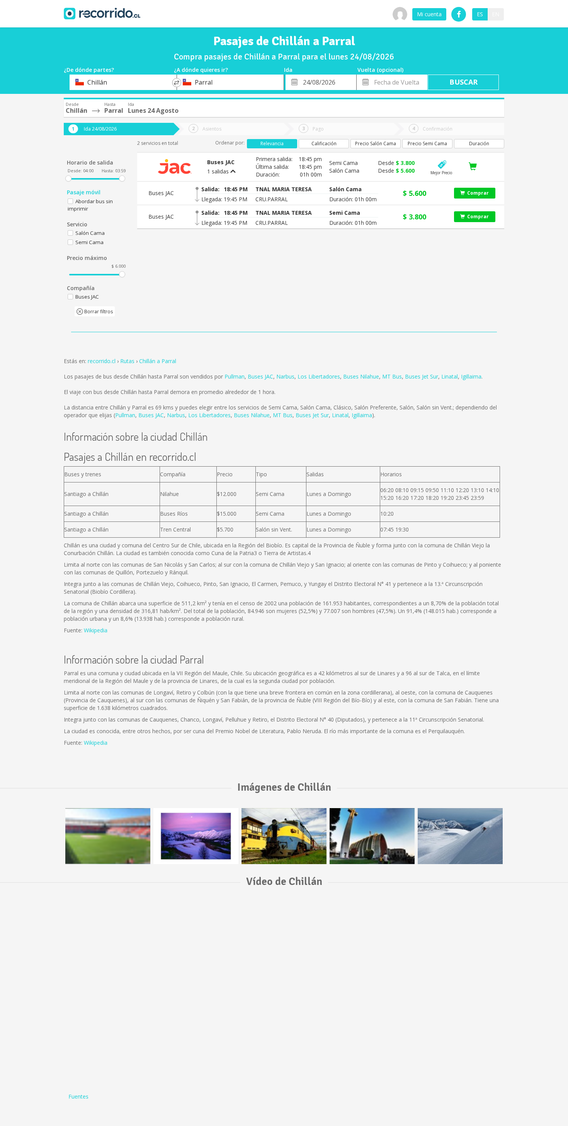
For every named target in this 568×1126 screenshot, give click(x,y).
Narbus (285, 376)
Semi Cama (89, 242)
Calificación (324, 143)
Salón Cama (90, 232)
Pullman (234, 376)
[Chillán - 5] (108, 836)
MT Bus (392, 376)
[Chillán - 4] (460, 836)
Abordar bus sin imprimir (90, 205)
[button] (283, 189)
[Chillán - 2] (196, 836)
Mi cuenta (429, 14)
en (495, 14)
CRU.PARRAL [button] (271, 199)
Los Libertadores (319, 376)
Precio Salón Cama (375, 143)
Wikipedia (95, 630)
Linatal (449, 376)
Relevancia (272, 143)
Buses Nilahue (361, 376)
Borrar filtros (98, 311)
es (480, 14)
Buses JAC (260, 376)
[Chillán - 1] (372, 836)
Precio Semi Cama (427, 143)
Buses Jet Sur (421, 376)
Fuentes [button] (78, 1096)
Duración (479, 143)
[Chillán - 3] (284, 836)
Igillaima (471, 376)
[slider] (68, 178)
